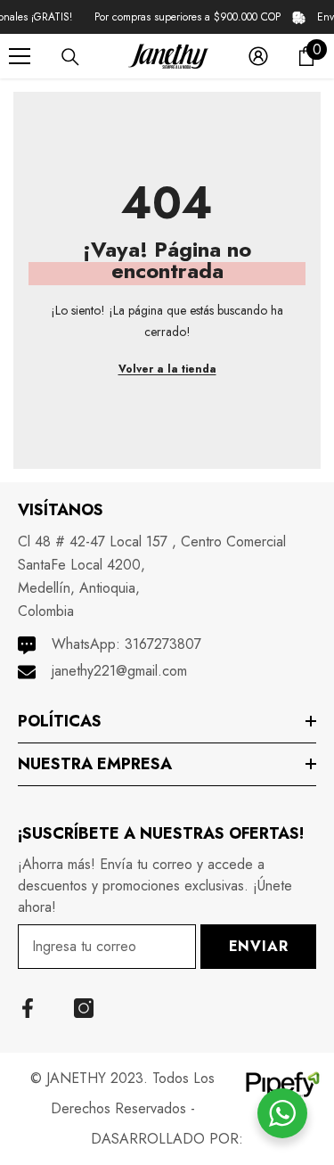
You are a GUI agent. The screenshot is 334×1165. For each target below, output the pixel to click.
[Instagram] (83, 1008)
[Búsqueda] (70, 57)
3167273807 (163, 644)
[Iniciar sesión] (258, 56)
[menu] (19, 56)
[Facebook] (27, 1008)
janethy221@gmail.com (119, 670)
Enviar (259, 946)
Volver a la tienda (167, 369)
